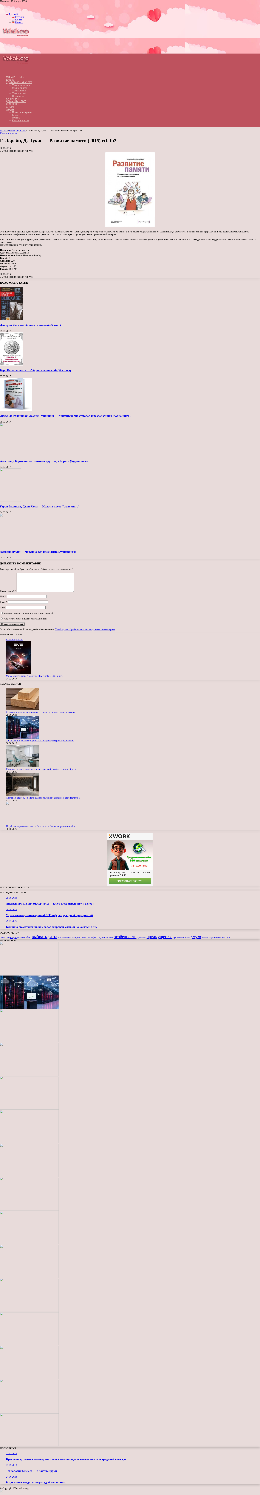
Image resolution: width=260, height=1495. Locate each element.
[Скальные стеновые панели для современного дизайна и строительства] (22, 795)
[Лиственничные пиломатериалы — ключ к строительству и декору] (22, 709)
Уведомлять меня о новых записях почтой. (25, 618)
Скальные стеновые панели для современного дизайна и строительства (43, 797)
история (76, 937)
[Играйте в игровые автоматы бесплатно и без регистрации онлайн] (22, 823)
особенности (125, 936)
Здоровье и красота (19, 82)
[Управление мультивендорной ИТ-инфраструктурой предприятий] (22, 738)
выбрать (39, 936)
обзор (111, 937)
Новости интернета (22, 112)
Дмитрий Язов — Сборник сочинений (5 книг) (30, 325)
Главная (4, 130)
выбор (27, 937)
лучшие (103, 937)
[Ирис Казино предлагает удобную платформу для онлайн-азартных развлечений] (29, 1277)
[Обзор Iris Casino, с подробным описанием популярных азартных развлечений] (29, 1311)
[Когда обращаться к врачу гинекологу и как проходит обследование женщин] (29, 1176)
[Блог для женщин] (17, 42)
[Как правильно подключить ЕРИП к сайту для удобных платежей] (29, 1210)
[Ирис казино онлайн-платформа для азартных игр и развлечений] (29, 1344)
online (7, 937)
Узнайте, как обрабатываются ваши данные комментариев (85, 629)
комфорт (93, 937)
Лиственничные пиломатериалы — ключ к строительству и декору (40, 712)
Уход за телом (19, 90)
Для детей (12, 104)
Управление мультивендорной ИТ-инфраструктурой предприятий (40, 740)
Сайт (2, 607)
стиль (227, 937)
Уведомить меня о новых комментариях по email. (29, 613)
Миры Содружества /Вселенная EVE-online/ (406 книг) (34, 676)
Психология (18, 96)
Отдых (10, 109)
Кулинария (13, 98)
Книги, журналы (20, 120)
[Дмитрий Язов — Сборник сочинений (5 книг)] (11, 319)
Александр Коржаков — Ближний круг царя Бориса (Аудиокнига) (44, 461)
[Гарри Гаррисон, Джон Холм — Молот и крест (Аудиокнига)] (10, 500)
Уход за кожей (19, 93)
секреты (212, 937)
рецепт (196, 937)
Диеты (10, 79)
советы (220, 937)
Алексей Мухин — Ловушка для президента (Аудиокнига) (38, 551)
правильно (141, 937)
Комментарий (8, 591)
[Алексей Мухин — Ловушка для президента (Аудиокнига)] (11, 546)
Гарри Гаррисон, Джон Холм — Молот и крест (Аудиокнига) (39, 506)
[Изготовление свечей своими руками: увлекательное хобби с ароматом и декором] (29, 1142)
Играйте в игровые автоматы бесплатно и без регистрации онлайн (40, 826)
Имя (3, 596)
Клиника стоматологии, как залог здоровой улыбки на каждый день (41, 769)
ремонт (187, 937)
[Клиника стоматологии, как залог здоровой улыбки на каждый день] (22, 766)
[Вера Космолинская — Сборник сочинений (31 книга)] (11, 364)
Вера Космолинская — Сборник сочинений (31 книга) (35, 370)
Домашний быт (16, 101)
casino (2, 937)
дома (59, 937)
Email (3, 602)
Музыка (16, 117)
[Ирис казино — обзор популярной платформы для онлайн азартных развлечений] (29, 1378)
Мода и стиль (14, 77)
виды (13, 937)
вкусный (20, 937)
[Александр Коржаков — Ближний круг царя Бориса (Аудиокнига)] (11, 455)
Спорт (10, 107)
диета (52, 936)
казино (84, 937)
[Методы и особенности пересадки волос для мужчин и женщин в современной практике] (29, 1243)
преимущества (159, 936)
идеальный (66, 937)
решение (205, 937)
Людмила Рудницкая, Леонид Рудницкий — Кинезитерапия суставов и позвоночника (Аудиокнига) (65, 415)
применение (178, 937)
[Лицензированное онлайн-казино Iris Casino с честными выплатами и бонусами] (29, 1412)
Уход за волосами (21, 85)
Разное (15, 115)
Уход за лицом (19, 88)
